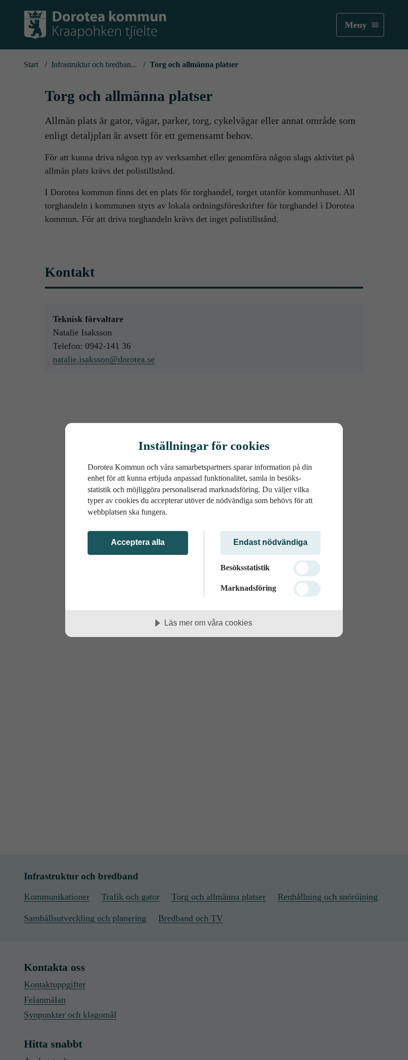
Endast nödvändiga (270, 541)
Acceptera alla (138, 541)
